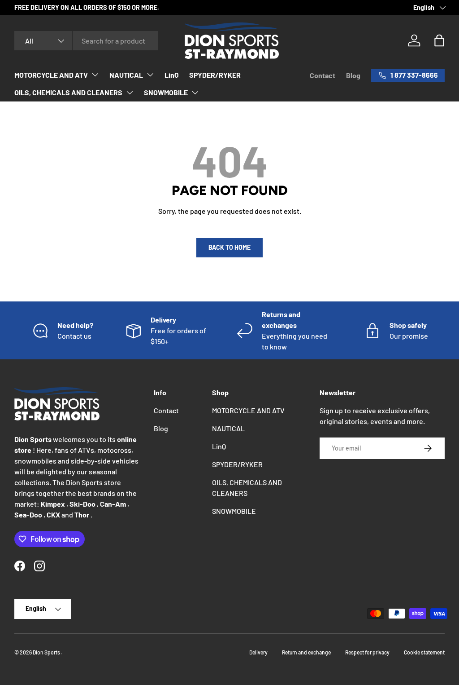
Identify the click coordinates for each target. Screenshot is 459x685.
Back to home (229, 247)
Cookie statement (424, 652)
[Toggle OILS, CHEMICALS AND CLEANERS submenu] (129, 92)
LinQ (171, 75)
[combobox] (86, 40)
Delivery (258, 652)
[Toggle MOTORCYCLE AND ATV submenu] (95, 74)
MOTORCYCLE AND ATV (51, 75)
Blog (353, 75)
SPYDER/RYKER (215, 75)
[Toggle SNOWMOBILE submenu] (195, 92)
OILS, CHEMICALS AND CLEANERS (68, 92)
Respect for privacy (367, 652)
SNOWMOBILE (166, 92)
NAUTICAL (126, 75)
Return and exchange (306, 652)
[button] (439, 40)
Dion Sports (47, 652)
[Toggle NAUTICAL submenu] (150, 74)
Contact (322, 75)
